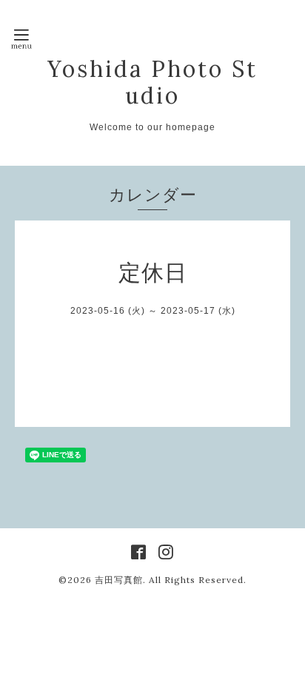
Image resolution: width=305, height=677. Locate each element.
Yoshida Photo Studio (152, 82)
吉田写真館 (119, 579)
